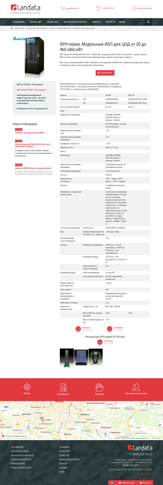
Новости (96, 22)
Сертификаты (63, 394)
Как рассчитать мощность (22, 455)
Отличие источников (20, 451)
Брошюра (86, 327)
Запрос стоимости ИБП (21, 467)
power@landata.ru (72, 8)
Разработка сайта (145, 478)
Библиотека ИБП (18, 463)
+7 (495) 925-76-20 (108, 8)
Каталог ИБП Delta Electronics (37, 28)
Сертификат (118, 327)
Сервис (27, 393)
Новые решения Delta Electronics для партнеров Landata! (32, 145)
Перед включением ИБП (21, 459)
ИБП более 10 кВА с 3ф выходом (31, 90)
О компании (18, 22)
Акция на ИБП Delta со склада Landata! (33, 168)
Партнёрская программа (136, 393)
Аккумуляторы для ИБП (75, 22)
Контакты (110, 22)
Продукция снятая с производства (32, 108)
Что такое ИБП (17, 446)
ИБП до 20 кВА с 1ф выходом (30, 84)
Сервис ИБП (52, 22)
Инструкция (108, 341)
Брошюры (99, 394)
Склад (122, 22)
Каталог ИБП (36, 22)
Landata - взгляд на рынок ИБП (29, 132)
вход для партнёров (144, 8)
